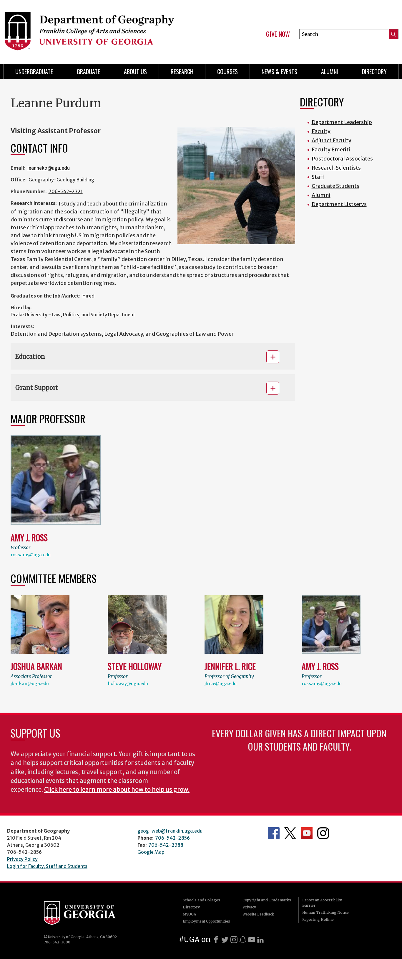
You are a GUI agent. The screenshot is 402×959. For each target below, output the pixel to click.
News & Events (279, 71)
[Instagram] (233, 939)
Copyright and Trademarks (266, 900)
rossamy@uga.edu (31, 554)
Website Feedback (258, 914)
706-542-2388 (165, 845)
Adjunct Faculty (331, 140)
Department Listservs (339, 204)
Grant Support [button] (36, 387)
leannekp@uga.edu (48, 168)
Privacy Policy (22, 859)
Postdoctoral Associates (342, 158)
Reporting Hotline (318, 919)
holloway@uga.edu (128, 683)
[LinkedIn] (260, 939)
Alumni (329, 71)
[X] (224, 939)
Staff (318, 176)
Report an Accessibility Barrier (322, 903)
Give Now (278, 34)
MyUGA (189, 914)
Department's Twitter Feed (290, 833)
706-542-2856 (172, 838)
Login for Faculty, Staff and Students (47, 866)
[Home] (98, 29)
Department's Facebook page (274, 833)
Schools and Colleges (201, 900)
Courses (227, 71)
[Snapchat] (242, 939)
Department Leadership (342, 122)
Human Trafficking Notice (325, 912)
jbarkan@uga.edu (30, 683)
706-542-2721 (66, 191)
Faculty (321, 131)
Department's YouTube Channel (307, 833)
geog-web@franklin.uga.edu (169, 831)
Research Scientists (336, 167)
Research (182, 71)
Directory (374, 71)
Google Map (151, 852)
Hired (88, 296)
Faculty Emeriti (331, 149)
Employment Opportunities (206, 921)
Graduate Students (335, 186)
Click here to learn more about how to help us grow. (117, 789)
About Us (135, 71)
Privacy (249, 907)
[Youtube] (251, 939)
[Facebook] (216, 939)
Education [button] (30, 356)
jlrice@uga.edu (221, 683)
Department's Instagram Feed (323, 833)
